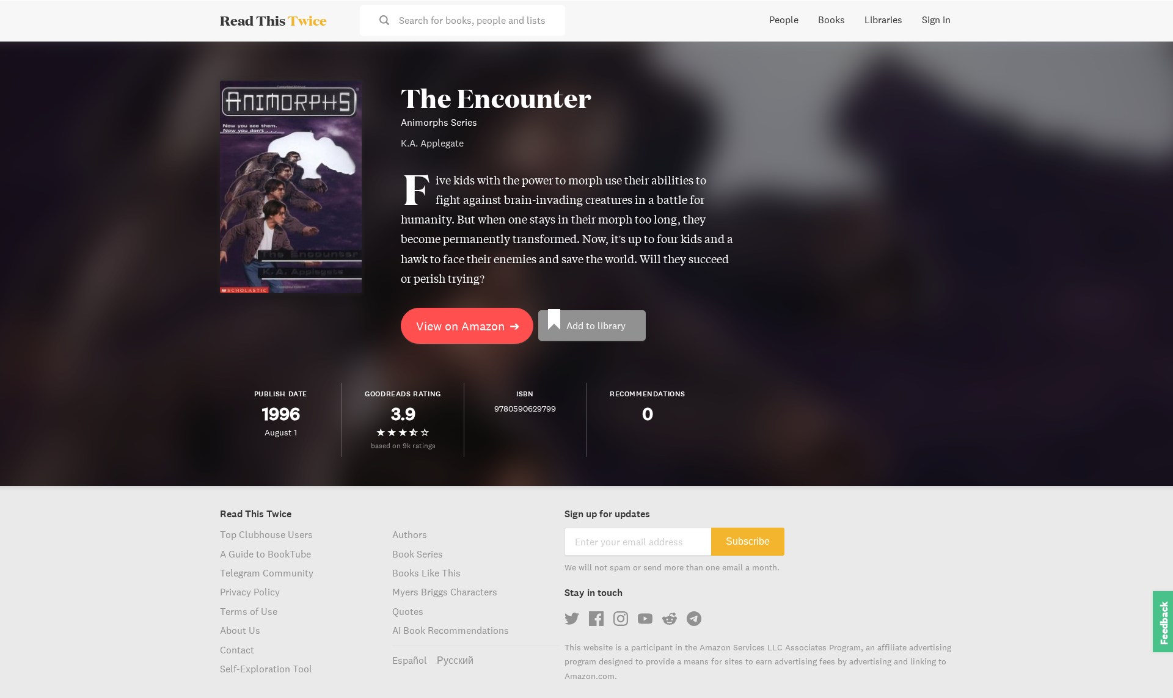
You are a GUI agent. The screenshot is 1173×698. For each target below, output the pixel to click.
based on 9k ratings (403, 445)
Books (831, 19)
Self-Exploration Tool (266, 669)
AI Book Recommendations (450, 630)
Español (409, 660)
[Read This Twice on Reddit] (669, 618)
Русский (455, 660)
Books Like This (426, 573)
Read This (273, 20)
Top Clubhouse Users (266, 534)
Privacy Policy (250, 592)
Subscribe (748, 541)
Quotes (407, 611)
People (783, 19)
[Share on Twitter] (1143, 61)
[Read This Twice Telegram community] (694, 618)
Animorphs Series (439, 122)
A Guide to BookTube (265, 554)
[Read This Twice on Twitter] (572, 618)
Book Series (417, 554)
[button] (1141, 666)
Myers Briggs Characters (444, 592)
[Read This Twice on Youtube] (645, 618)
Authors (409, 534)
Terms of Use (248, 611)
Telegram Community (266, 573)
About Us (240, 630)
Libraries (883, 19)
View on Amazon (468, 325)
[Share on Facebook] (1143, 83)
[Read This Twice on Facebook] (596, 618)
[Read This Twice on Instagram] (620, 618)
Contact (237, 650)
